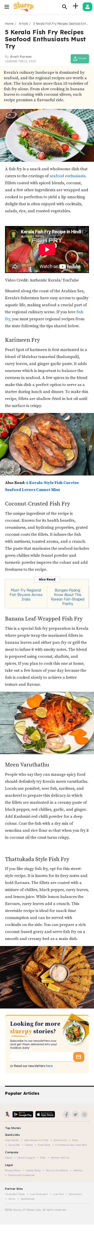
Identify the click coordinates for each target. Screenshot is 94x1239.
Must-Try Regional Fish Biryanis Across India (26, 595)
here (49, 1066)
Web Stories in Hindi (36, 1140)
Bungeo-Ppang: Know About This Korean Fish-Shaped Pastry (67, 597)
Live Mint (58, 1194)
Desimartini (75, 1194)
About (8, 1157)
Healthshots (28, 1198)
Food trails (44, 1144)
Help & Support (26, 1157)
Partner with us (60, 1157)
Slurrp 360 (14, 1144)
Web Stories (12, 1140)
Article (23, 24)
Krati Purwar (21, 56)
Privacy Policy (12, 1170)
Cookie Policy (33, 1170)
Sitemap (77, 1170)
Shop (75, 1140)
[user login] (87, 6)
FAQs (43, 1157)
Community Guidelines (21, 1175)
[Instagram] (84, 1114)
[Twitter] (75, 1114)
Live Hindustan (39, 1194)
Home (9, 24)
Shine (11, 1198)
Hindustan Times (15, 1194)
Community (60, 1140)
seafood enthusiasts (67, 176)
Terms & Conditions (57, 1170)
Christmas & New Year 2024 (71, 1144)
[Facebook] (66, 1114)
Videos (29, 1144)
